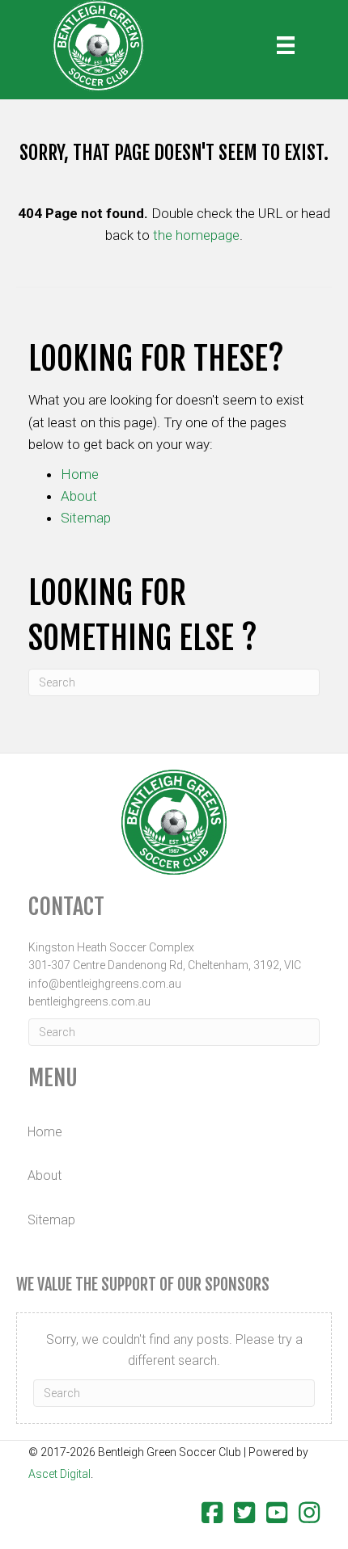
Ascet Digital (59, 1473)
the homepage (196, 235)
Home (80, 474)
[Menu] (285, 45)
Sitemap (86, 518)
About (79, 496)
